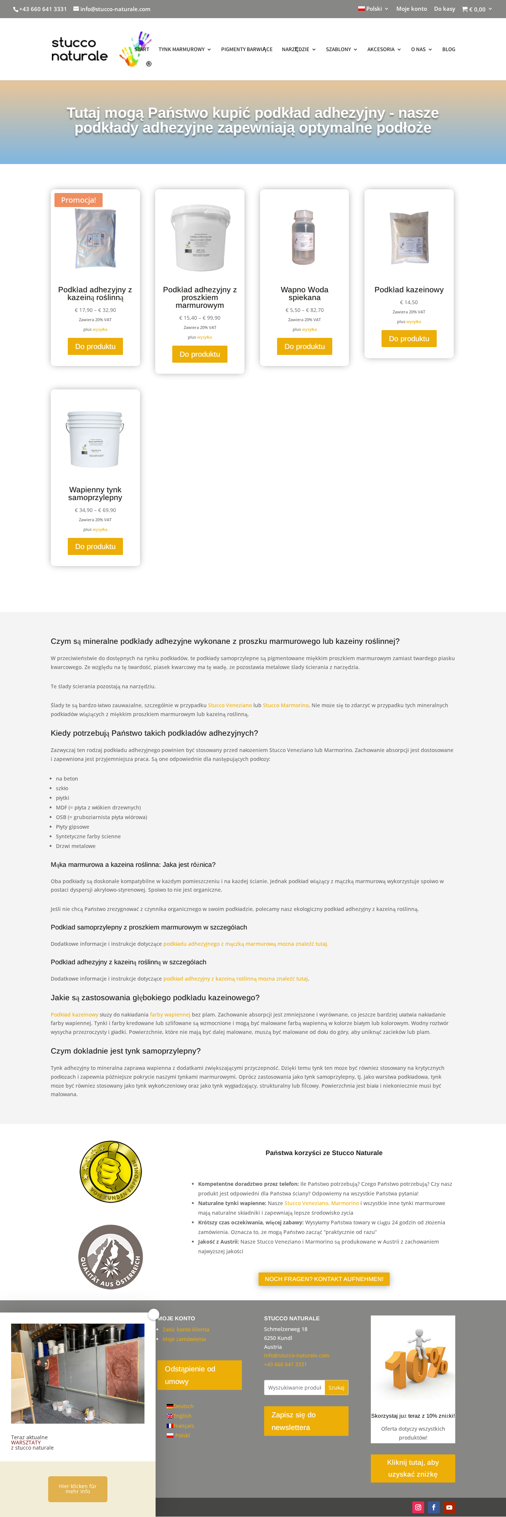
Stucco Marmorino (286, 705)
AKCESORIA (381, 50)
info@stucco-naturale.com (296, 1355)
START (141, 50)
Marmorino (345, 1203)
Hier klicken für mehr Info (78, 1489)
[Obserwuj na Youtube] (449, 1507)
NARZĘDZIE (295, 50)
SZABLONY (338, 50)
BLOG (448, 50)
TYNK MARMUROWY (181, 50)
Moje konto (411, 9)
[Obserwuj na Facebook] (434, 1507)
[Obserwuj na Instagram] (418, 1507)
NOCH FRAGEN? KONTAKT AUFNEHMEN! (324, 1279)
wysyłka (100, 329)
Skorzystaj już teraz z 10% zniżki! (413, 1416)
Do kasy (444, 9)
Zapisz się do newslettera (294, 1421)
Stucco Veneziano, (307, 1203)
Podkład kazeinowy (74, 1014)
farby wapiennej (170, 1014)
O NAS (418, 50)
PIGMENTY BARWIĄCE (247, 50)
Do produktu (95, 346)
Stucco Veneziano (230, 705)
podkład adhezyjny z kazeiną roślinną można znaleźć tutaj (235, 978)
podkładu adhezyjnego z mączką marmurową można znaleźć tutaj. (246, 943)
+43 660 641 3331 (43, 9)
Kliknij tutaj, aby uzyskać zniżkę (413, 1468)
